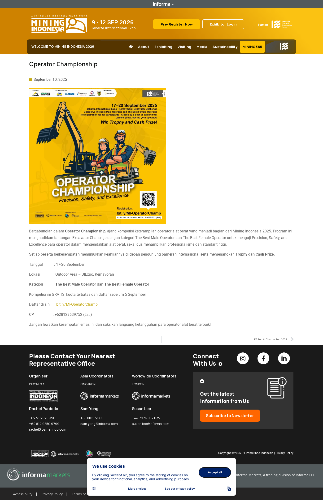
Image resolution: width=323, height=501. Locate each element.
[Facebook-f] (263, 358)
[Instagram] (243, 358)
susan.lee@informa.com (150, 423)
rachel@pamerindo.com (47, 429)
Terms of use (82, 494)
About (143, 46)
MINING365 (252, 46)
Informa (161, 4)
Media (201, 46)
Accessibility (22, 494)
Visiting (184, 46)
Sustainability (225, 46)
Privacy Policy (284, 453)
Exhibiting (163, 46)
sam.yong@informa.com (99, 423)
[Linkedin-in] (284, 358)
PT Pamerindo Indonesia (257, 453)
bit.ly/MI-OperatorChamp (77, 304)
